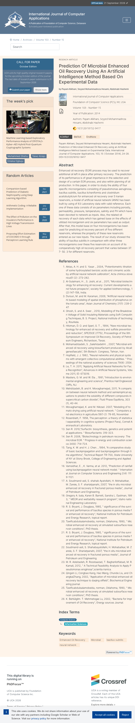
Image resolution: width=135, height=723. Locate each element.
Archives (27, 39)
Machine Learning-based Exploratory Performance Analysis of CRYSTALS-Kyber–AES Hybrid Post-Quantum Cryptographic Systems (25, 142)
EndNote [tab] (91, 136)
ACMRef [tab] (64, 136)
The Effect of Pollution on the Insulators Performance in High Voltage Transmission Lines (21, 221)
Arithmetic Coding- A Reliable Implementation (21, 207)
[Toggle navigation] (127, 20)
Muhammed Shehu (18, 156)
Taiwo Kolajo (38, 156)
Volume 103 (42, 39)
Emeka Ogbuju (15, 161)
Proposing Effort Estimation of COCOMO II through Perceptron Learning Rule (20, 237)
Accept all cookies (105, 714)
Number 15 (58, 39)
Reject (125, 714)
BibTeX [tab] (77, 136)
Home (16, 39)
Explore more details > (103, 704)
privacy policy (38, 718)
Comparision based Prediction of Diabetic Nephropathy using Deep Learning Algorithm (19, 193)
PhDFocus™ (15, 684)
